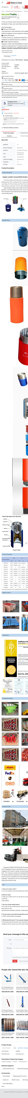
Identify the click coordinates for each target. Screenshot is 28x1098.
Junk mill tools (5, 1051)
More (3, 1086)
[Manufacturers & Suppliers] (14, 2)
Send (15, 961)
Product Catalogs (23, 1048)
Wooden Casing (15, 1080)
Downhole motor (6, 1054)
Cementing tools (20, 1054)
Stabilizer (18, 1051)
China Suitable (6, 1076)
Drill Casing (25, 1080)
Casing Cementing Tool (8, 1068)
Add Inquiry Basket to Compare (10, 127)
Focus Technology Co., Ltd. (19, 1091)
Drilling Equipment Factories (19, 1076)
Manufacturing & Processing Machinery (14, 11)
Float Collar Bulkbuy (7, 1083)
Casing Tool (5, 1080)
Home (3, 11)
